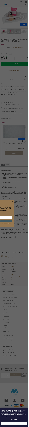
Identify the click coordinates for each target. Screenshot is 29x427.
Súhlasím (14, 423)
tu (6, 416)
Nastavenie (14, 419)
